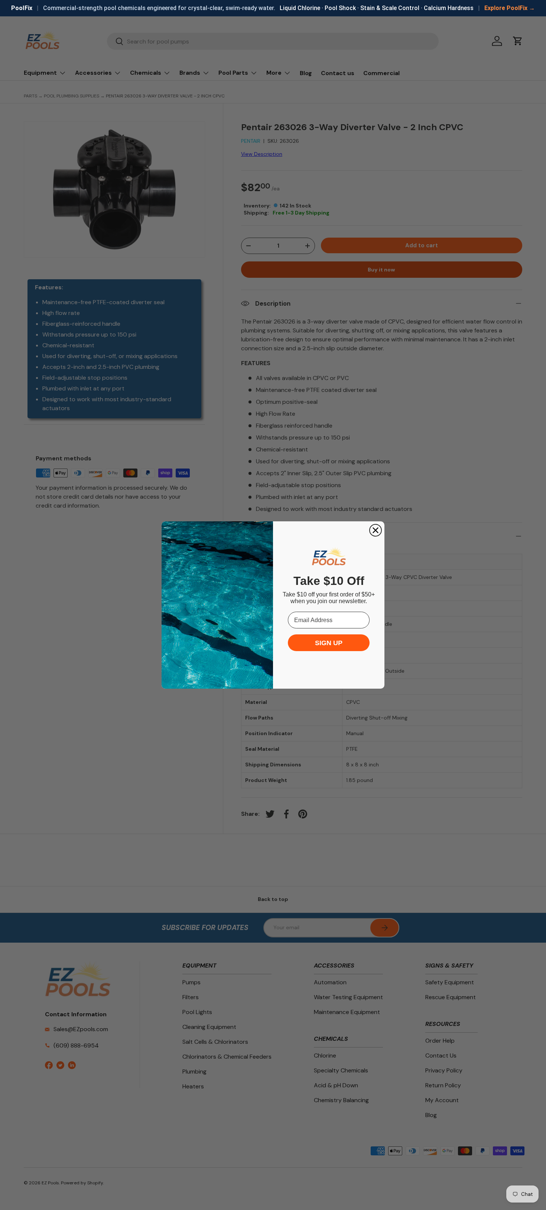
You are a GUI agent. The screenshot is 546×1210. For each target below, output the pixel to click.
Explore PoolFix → (509, 8)
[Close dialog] (375, 530)
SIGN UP (328, 643)
